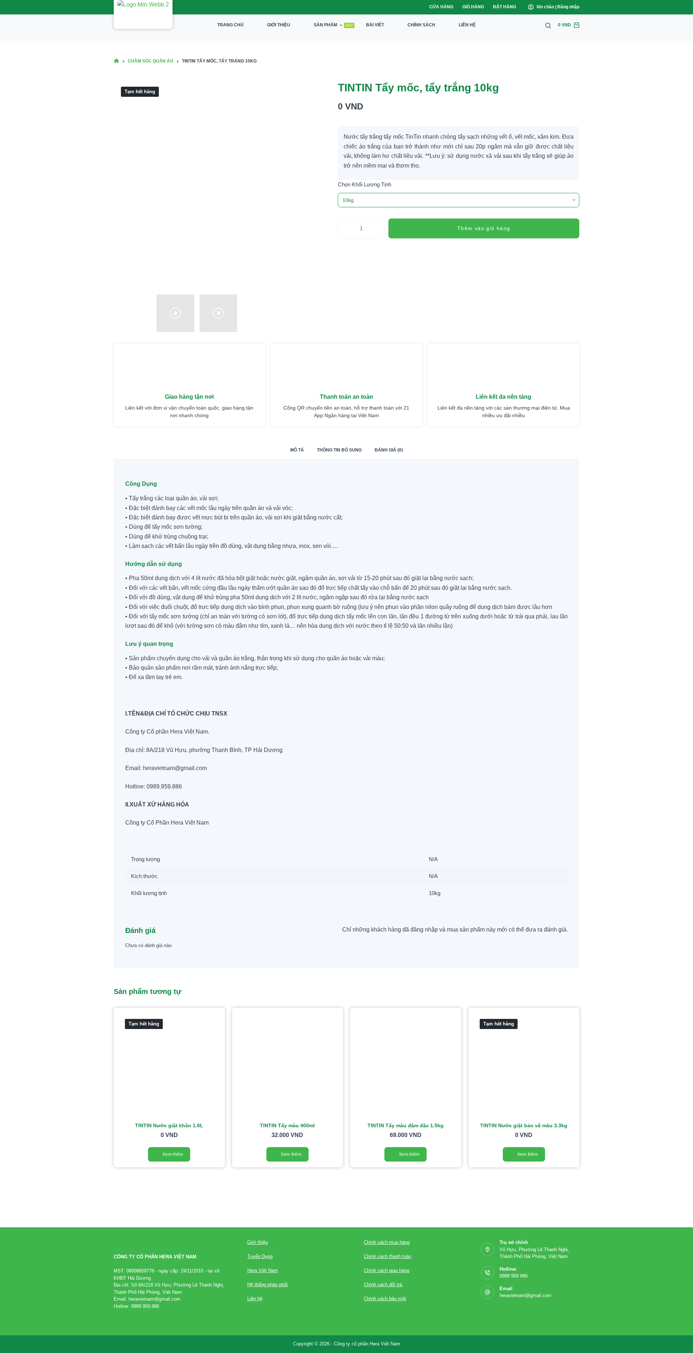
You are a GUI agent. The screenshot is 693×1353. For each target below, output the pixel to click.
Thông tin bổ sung (339, 450)
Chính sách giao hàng (386, 1270)
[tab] (297, 450)
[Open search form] (548, 25)
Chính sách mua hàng (387, 1242)
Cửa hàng (441, 6)
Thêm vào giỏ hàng (483, 228)
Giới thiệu (278, 24)
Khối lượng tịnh (371, 184)
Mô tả (297, 450)
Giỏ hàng (473, 6)
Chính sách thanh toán (387, 1256)
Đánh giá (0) (389, 450)
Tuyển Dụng (260, 1256)
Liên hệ (467, 24)
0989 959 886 (514, 1276)
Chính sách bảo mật (385, 1298)
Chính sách (421, 24)
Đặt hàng (504, 6)
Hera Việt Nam (262, 1270)
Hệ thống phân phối (267, 1284)
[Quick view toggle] (225, 1019)
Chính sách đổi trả (383, 1284)
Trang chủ (230, 24)
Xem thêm (172, 1154)
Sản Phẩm (333, 24)
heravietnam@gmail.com (526, 1295)
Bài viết (375, 24)
